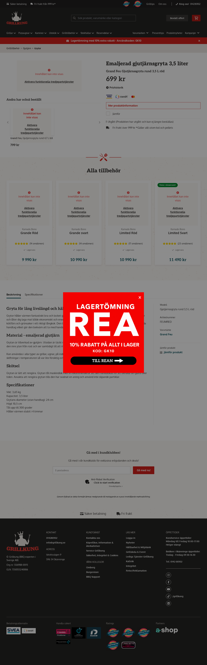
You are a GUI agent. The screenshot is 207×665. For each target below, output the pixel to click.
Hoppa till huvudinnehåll (102, 4)
